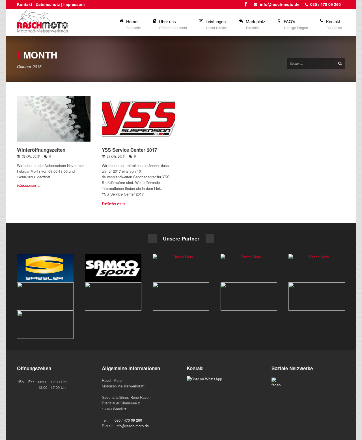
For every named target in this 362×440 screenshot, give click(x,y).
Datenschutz (48, 4)
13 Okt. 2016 (115, 157)
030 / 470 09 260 (325, 4)
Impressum (74, 4)
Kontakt (24, 4)
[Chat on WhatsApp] (204, 379)
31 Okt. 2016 (31, 157)
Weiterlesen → (29, 185)
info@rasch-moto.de (279, 4)
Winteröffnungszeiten (41, 149)
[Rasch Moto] (45, 268)
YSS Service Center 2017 (129, 149)
